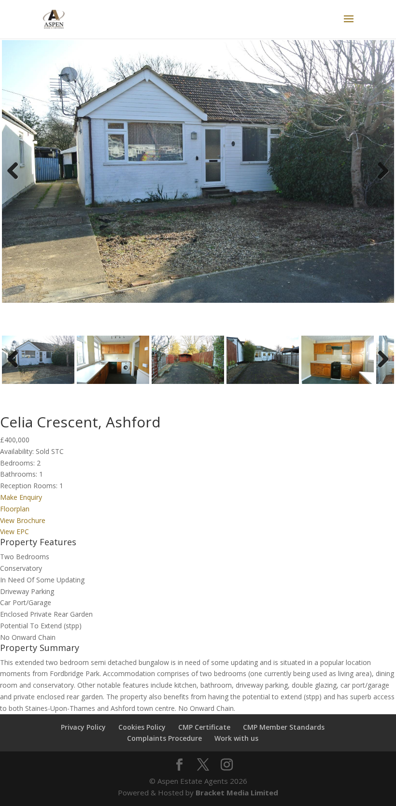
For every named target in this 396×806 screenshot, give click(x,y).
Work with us (236, 738)
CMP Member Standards (284, 727)
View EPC (14, 531)
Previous (16, 180)
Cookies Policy (142, 727)
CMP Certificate (204, 727)
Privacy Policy (83, 727)
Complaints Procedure (164, 738)
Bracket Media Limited (237, 792)
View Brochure (22, 520)
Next (381, 180)
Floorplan (14, 508)
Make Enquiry (21, 497)
